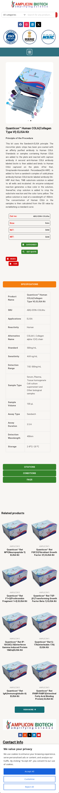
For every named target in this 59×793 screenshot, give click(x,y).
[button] (29, 52)
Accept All (29, 771)
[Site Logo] (29, 3)
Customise (29, 779)
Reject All (29, 786)
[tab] (29, 284)
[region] (29, 768)
